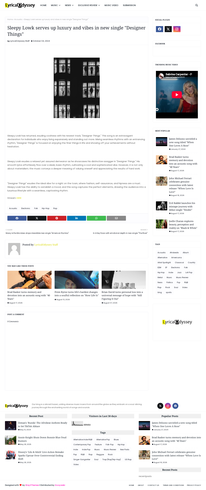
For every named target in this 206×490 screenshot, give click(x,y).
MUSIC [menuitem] (54, 5)
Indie (171, 272)
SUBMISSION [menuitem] (129, 5)
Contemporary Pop (82, 444)
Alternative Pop (103, 439)
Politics (169, 282)
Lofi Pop (188, 272)
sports (169, 292)
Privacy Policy (194, 485)
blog (160, 292)
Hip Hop (161, 272)
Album (186, 252)
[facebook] (159, 29)
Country (191, 262)
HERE (18, 198)
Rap (55, 208)
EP (166, 267)
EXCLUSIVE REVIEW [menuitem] (87, 5)
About (141, 485)
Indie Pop (86, 449)
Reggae (100, 454)
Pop (178, 282)
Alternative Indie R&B (82, 439)
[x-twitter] (168, 29)
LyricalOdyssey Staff (20, 41)
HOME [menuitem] (43, 5)
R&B (186, 282)
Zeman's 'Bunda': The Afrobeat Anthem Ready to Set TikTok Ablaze (42, 424)
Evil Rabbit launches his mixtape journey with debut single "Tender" (182, 206)
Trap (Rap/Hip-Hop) (111, 459)
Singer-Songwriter (81, 459)
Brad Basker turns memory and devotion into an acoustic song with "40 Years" (28, 295)
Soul (176, 287)
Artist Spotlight (164, 262)
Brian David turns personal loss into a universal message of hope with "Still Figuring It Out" (122, 295)
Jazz (179, 272)
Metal (160, 277)
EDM (159, 267)
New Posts (124, 449)
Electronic (25, 208)
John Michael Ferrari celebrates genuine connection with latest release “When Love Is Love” (181, 185)
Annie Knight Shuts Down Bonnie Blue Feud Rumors (42, 439)
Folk (36, 208)
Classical (179, 262)
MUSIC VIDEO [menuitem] (111, 5)
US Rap (128, 459)
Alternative (162, 257)
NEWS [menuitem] (68, 5)
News (160, 282)
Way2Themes (32, 485)
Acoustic (18, 19)
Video (184, 287)
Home (10, 19)
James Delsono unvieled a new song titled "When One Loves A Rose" (183, 142)
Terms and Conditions (173, 485)
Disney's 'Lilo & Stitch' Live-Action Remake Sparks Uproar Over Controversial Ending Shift (41, 455)
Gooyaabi (60, 485)
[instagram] (177, 29)
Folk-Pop (110, 444)
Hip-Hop (45, 208)
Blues (116, 439)
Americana (176, 257)
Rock (167, 287)
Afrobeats (174, 252)
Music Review (182, 277)
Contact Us (153, 485)
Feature (98, 444)
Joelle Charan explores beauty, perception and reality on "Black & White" (183, 224)
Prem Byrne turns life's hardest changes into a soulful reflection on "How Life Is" (77, 293)
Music (169, 277)
